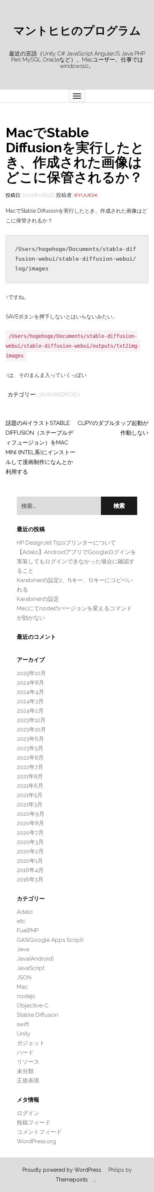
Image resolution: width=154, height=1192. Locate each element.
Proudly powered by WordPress (61, 1170)
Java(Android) (59, 394)
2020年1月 (30, 860)
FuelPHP (27, 930)
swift (23, 1024)
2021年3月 (30, 804)
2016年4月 (30, 870)
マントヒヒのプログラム (77, 31)
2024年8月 (30, 682)
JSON (24, 977)
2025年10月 (31, 673)
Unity (23, 1033)
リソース (28, 1061)
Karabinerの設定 (38, 599)
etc (21, 921)
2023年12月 (31, 720)
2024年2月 (30, 710)
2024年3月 (30, 701)
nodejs (26, 996)
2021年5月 (30, 795)
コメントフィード (39, 1132)
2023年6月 (30, 739)
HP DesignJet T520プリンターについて (66, 542)
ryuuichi (85, 195)
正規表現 (28, 1080)
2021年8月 (30, 776)
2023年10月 (31, 729)
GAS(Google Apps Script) (50, 940)
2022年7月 (30, 767)
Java (23, 949)
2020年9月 (30, 814)
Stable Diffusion (37, 1015)
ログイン (28, 1113)
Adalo (25, 911)
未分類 (25, 1071)
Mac (22, 986)
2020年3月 (30, 842)
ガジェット (31, 1043)
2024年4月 (30, 692)
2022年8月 (30, 757)
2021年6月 (30, 785)
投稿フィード (33, 1122)
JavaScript (30, 968)
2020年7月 (30, 832)
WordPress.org (36, 1141)
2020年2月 (30, 851)
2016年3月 (30, 879)
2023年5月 (30, 748)
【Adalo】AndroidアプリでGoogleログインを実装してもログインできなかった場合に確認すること (76, 561)
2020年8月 (30, 823)
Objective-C (33, 1005)
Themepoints (72, 1180)
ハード (25, 1052)
